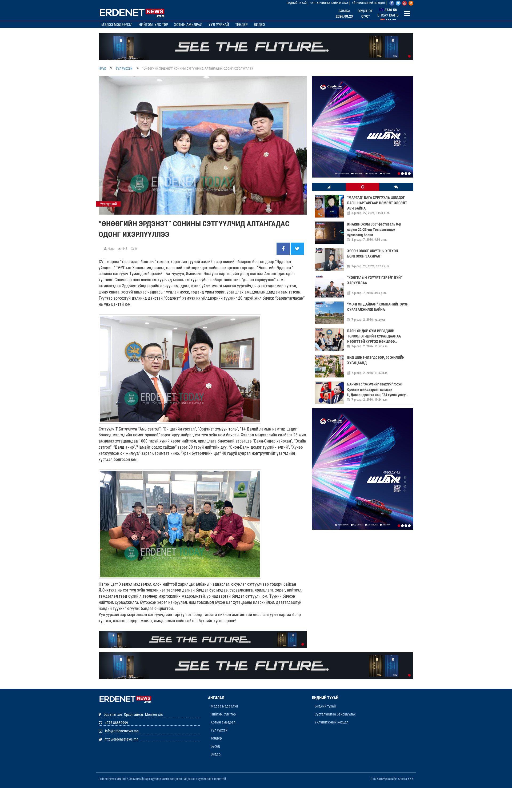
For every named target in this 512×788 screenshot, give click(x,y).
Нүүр (102, 68)
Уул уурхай (219, 24)
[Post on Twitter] (297, 249)
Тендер (241, 24)
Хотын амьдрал (188, 24)
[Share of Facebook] (284, 249)
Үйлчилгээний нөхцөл (368, 3)
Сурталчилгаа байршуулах (329, 3)
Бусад (215, 746)
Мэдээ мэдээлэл (117, 24)
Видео (259, 24)
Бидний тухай (297, 3)
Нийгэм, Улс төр (153, 24)
